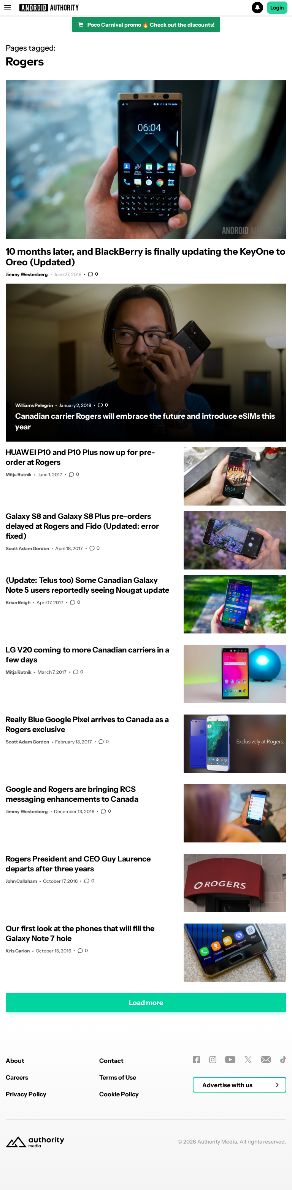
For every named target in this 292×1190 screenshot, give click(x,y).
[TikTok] (283, 1059)
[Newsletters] (266, 1059)
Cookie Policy (119, 1094)
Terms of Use (117, 1077)
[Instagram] (212, 1059)
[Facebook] (196, 1059)
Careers (17, 1077)
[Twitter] (248, 1059)
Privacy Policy (26, 1094)
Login (277, 7)
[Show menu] (7, 7)
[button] (146, 7)
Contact (111, 1060)
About (15, 1060)
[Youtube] (230, 1059)
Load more (146, 1003)
